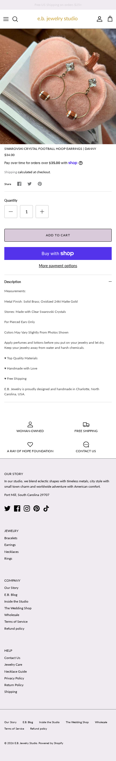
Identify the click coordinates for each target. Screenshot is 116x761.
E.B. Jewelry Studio (26, 743)
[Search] (18, 19)
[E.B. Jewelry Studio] (58, 19)
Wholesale (11, 615)
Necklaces (11, 552)
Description (12, 282)
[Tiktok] (46, 508)
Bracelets (10, 538)
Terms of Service (16, 621)
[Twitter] (7, 508)
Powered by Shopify (51, 743)
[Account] (98, 19)
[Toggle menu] (6, 19)
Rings (8, 558)
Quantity (10, 200)
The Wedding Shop (18, 608)
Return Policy (13, 685)
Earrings (10, 545)
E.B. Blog (10, 595)
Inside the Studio (16, 601)
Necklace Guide (15, 671)
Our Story (11, 588)
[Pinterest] (36, 508)
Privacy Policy (14, 678)
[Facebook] (17, 508)
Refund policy (14, 628)
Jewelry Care (13, 664)
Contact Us (12, 658)
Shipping (10, 172)
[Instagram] (27, 508)
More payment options (58, 266)
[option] (58, 86)
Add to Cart (58, 235)
